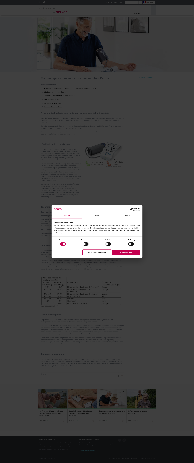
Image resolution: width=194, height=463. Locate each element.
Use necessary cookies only (96, 252)
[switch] (86, 244)
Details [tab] (97, 216)
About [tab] (127, 216)
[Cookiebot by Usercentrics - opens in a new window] (131, 209)
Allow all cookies (126, 252)
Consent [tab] (67, 216)
